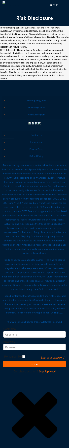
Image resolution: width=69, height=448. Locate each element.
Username (9, 328)
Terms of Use (36, 142)
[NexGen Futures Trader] (14, 5)
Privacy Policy (36, 149)
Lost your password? (53, 357)
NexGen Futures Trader (29, 322)
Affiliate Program (36, 114)
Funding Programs (36, 100)
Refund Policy (36, 156)
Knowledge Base (36, 107)
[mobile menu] (64, 5)
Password (9, 341)
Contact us (36, 135)
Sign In (54, 5)
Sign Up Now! (47, 371)
